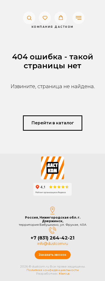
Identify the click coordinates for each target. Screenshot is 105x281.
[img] (52, 167)
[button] (29, 17)
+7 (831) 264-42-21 (52, 238)
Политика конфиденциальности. (53, 270)
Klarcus (64, 273)
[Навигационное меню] (78, 18)
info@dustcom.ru (52, 243)
